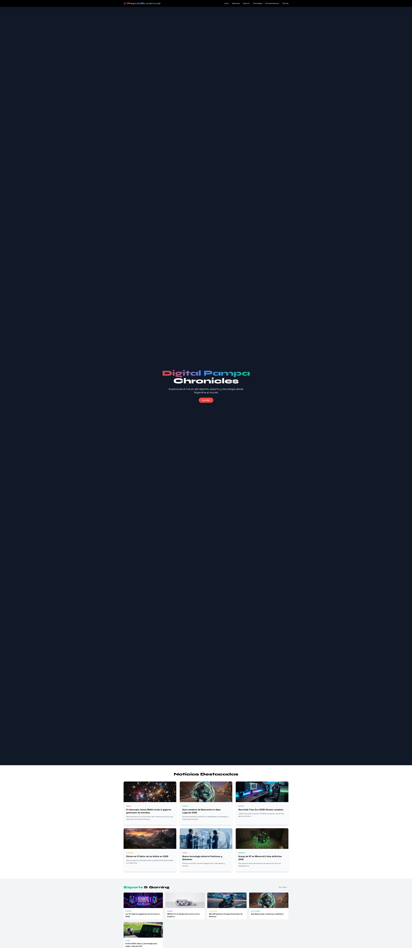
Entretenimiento (272, 3)
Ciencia (285, 3)
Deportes (236, 3)
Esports (246, 3)
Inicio (226, 3)
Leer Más (206, 400)
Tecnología (257, 3)
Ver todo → (283, 887)
